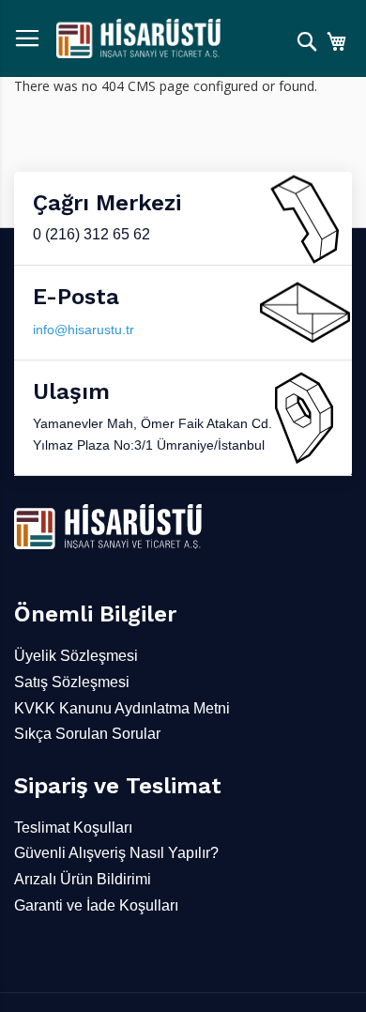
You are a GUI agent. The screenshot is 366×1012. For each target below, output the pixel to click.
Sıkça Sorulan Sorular (87, 734)
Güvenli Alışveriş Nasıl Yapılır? (116, 853)
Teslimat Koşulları (73, 828)
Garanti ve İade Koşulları (96, 905)
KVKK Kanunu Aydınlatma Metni (122, 708)
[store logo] (138, 38)
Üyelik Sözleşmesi (76, 656)
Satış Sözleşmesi (72, 682)
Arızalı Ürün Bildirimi (82, 879)
